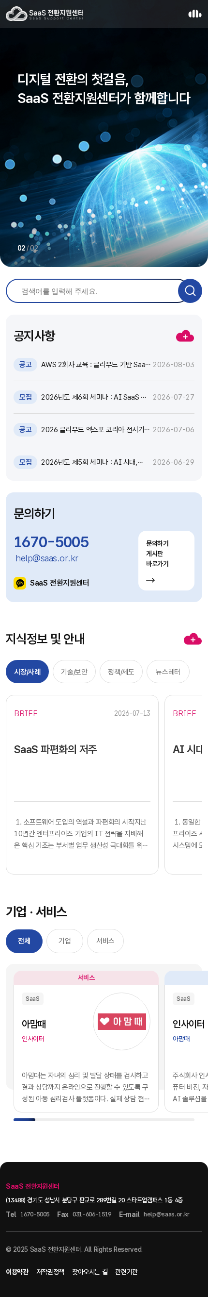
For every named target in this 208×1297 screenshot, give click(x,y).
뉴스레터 (168, 672)
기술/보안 (74, 672)
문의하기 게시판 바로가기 (157, 553)
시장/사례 (27, 672)
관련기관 (126, 1272)
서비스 (105, 941)
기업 (65, 941)
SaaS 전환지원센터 (59, 583)
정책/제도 (121, 672)
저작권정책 (50, 1272)
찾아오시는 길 (90, 1272)
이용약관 (17, 1272)
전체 (24, 941)
